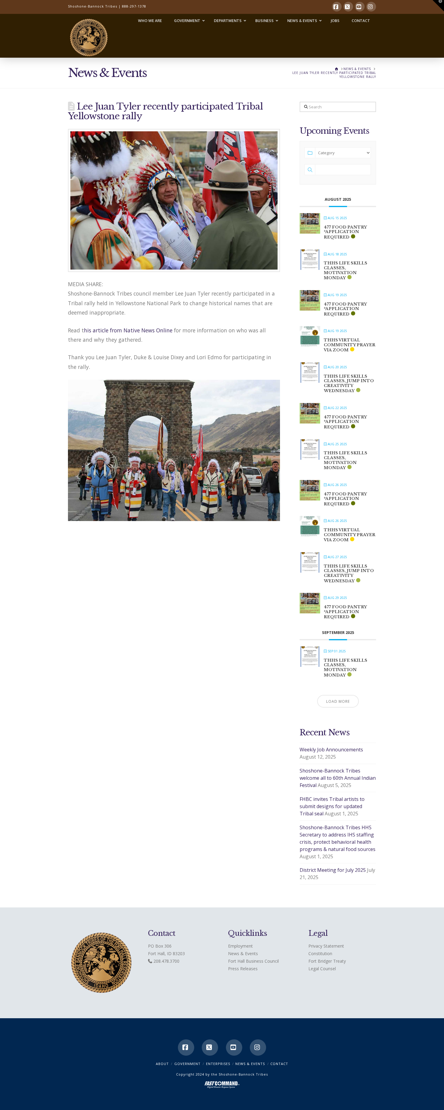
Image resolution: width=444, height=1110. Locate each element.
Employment (240, 946)
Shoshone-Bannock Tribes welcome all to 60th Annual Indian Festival (338, 778)
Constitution (320, 953)
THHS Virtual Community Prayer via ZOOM (349, 345)
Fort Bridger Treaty (327, 961)
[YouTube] (360, 6)
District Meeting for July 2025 (333, 870)
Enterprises (218, 1063)
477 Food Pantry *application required (345, 232)
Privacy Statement (326, 946)
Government (187, 1063)
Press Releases (243, 968)
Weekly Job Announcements (331, 749)
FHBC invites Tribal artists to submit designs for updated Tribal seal (332, 806)
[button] (438, 5)
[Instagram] (371, 6)
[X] (348, 6)
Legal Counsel (322, 968)
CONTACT (279, 1063)
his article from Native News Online (129, 330)
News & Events (243, 953)
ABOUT (162, 1063)
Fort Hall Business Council (253, 961)
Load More (338, 701)
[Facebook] (337, 6)
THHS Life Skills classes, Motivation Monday (345, 270)
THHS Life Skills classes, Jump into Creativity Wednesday (349, 384)
